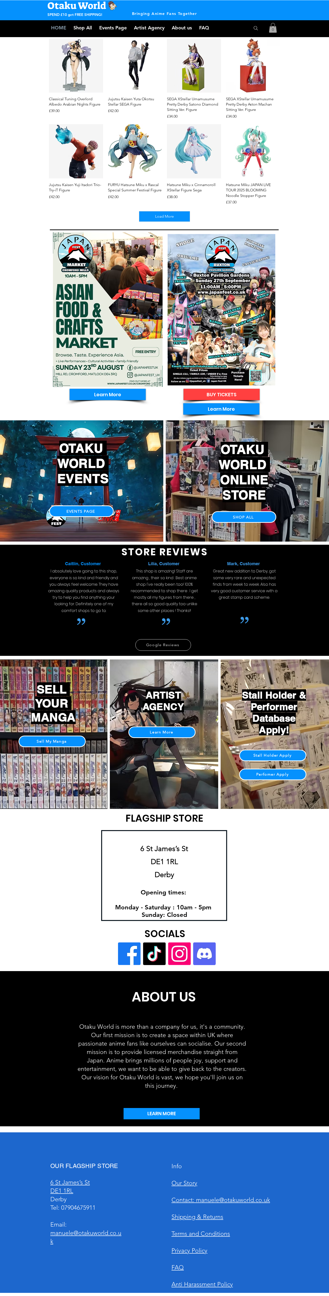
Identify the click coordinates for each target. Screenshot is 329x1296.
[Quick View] (76, 65)
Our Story (184, 1183)
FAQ (177, 1267)
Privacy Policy (189, 1250)
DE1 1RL (61, 1190)
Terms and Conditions (200, 1233)
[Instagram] (179, 953)
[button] (273, 28)
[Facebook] (129, 953)
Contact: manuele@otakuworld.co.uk (220, 1199)
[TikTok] (154, 953)
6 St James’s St (70, 1182)
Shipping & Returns (197, 1216)
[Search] (256, 28)
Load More (164, 216)
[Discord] (204, 953)
